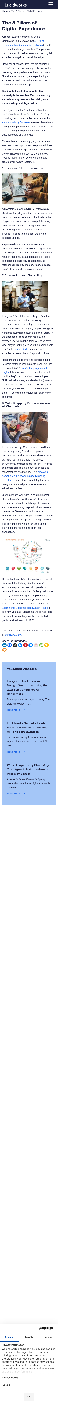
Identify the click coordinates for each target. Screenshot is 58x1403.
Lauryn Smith (21, 349)
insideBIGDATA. (13, 634)
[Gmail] (36, 645)
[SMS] (41, 645)
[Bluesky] (20, 645)
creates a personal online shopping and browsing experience (25, 476)
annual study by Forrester (16, 122)
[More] (4, 650)
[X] (15, 645)
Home (5, 11)
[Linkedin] (4, 645)
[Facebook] (9, 645)
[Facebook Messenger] (30, 645)
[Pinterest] (25, 645)
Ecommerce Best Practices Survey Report (25, 607)
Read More (13, 709)
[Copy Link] (46, 645)
